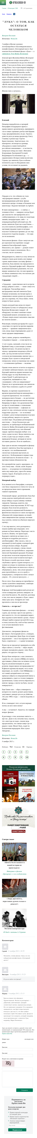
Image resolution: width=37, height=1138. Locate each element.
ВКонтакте (15, 1039)
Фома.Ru (14, 38)
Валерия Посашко (9, 35)
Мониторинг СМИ (13, 8)
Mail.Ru (22, 1039)
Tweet (3, 14)
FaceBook (11, 1039)
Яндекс (19, 1039)
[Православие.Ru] (17, 2)
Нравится (9, 14)
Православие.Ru (7, 1033)
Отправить (24, 1090)
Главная (4, 8)
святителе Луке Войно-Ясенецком (15, 53)
